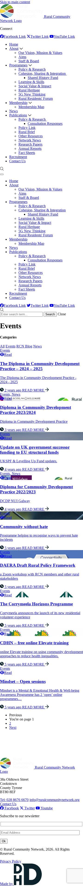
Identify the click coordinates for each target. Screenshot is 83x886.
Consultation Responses (45, 123)
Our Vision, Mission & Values (40, 53)
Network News (29, 140)
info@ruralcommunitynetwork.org (55, 800)
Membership (18, 103)
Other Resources (30, 136)
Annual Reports (30, 148)
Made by (7, 884)
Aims (22, 57)
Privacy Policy (10, 861)
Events (10, 346)
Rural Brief (26, 132)
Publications (18, 115)
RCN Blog (24, 346)
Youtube (46, 808)
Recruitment (18, 157)
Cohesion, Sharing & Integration (42, 73)
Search (50, 314)
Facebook (11, 808)
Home (13, 44)
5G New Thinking (31, 94)
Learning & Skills (31, 82)
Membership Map (31, 107)
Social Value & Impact (34, 86)
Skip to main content (15, 2)
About (13, 48)
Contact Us (17, 161)
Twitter (29, 808)
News (13, 111)
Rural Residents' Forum (35, 98)
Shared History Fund (43, 78)
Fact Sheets (26, 153)
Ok (4, 841)
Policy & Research (32, 69)
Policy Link (27, 128)
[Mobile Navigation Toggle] (2, 174)
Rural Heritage (29, 90)
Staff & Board (28, 61)
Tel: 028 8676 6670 (14, 800)
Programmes (18, 65)
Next (12, 727)
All (2, 346)
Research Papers (30, 144)
